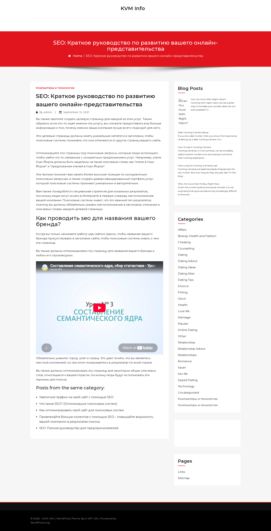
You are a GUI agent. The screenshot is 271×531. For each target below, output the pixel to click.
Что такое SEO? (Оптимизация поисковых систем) (78, 404)
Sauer (182, 367)
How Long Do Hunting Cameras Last (197, 165)
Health (182, 305)
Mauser (183, 323)
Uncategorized (188, 392)
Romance (185, 361)
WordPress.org (40, 522)
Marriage (184, 317)
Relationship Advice (191, 348)
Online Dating (187, 330)
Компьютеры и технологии (55, 88)
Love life (184, 311)
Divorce (183, 286)
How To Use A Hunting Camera (194, 147)
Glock (182, 298)
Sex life (183, 373)
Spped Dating (187, 380)
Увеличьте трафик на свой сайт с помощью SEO (76, 397)
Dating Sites (186, 273)
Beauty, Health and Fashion (197, 236)
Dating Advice (187, 261)
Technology (186, 386)
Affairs (182, 229)
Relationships (187, 355)
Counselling (186, 248)
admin (48, 112)
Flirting (182, 292)
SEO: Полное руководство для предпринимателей (79, 428)
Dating (182, 254)
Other (182, 336)
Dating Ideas (187, 267)
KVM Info (133, 8)
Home (77, 56)
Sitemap (184, 478)
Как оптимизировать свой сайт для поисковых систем (81, 410)
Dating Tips (186, 280)
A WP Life (91, 518)
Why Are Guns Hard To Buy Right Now (198, 183)
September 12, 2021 (76, 112)
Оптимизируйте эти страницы (58, 153)
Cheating (184, 242)
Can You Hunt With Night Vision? (208, 99)
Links (181, 472)
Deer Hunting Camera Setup (193, 132)
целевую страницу (90, 119)
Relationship (186, 342)
